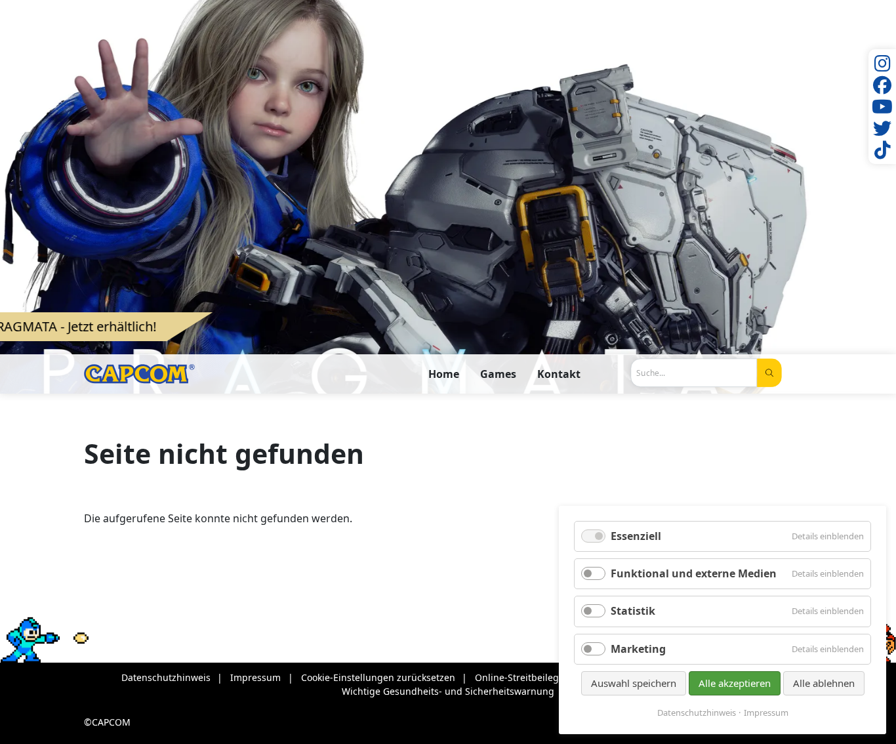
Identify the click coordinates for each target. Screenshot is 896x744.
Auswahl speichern (633, 683)
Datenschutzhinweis (696, 712)
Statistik (633, 611)
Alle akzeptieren (735, 683)
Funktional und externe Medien (694, 573)
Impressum (766, 712)
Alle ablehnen (824, 683)
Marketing (638, 649)
